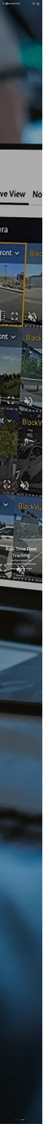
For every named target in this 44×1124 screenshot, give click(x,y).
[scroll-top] (38, 1120)
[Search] (34, 3)
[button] (3, 3)
